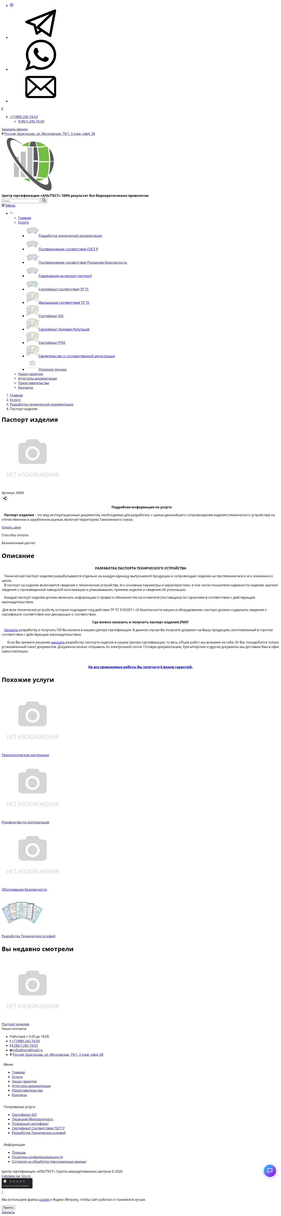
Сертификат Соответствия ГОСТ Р (38, 1128)
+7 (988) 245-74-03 (24, 117)
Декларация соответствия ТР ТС (64, 302)
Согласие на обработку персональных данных (49, 1161)
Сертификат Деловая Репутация (64, 329)
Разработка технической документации (70, 235)
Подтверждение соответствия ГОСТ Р (68, 249)
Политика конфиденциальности (37, 1157)
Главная (24, 218)
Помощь (19, 1152)
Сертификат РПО (52, 342)
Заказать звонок (15, 129)
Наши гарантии (30, 374)
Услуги (23, 222)
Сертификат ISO (51, 316)
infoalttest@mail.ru (28, 1050)
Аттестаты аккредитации (37, 378)
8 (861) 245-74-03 (31, 121)
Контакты (25, 387)
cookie (44, 1199)
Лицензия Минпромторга (32, 1119)
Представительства (33, 383)
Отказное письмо (53, 369)
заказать (58, 642)
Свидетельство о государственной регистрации (77, 356)
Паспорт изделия (15, 1024)
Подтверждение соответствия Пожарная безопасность (83, 262)
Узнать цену (11, 527)
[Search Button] (44, 200)
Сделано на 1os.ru (16, 1176)
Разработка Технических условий (39, 1132)
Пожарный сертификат (30, 1123)
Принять (8, 1207)
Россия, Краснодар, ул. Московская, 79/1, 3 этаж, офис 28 (49, 133)
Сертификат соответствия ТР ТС (64, 289)
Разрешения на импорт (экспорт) (65, 276)
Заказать (11, 630)
